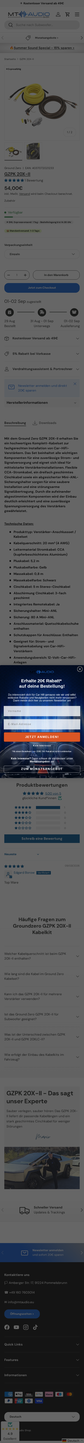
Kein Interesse (42, 745)
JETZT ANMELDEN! (42, 737)
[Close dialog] (80, 669)
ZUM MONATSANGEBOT (42, 769)
